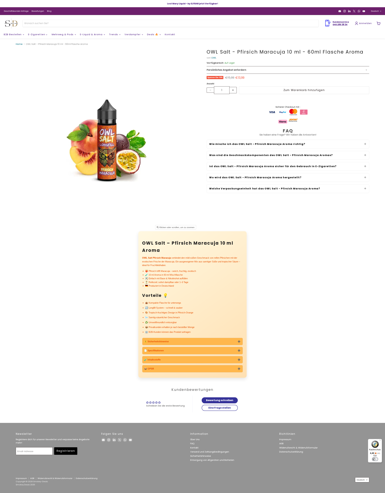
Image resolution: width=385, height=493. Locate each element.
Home (19, 44)
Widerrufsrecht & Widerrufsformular (298, 447)
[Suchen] (314, 23)
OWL (213, 57)
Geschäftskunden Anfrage (16, 11)
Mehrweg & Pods (63, 34)
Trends (114, 34)
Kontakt (170, 34)
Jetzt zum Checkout (288, 100)
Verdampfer (133, 34)
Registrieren (66, 451)
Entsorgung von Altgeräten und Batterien (212, 460)
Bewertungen (38, 11)
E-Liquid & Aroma (91, 34)
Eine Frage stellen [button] (219, 408)
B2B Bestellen (13, 34)
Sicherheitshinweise (200, 455)
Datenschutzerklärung (291, 451)
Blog (49, 11)
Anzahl (210, 84)
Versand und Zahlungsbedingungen (209, 451)
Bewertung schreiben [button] (219, 400)
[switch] (375, 459)
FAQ (192, 443)
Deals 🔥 (153, 34)
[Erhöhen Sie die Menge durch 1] (233, 90)
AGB (281, 443)
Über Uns (195, 439)
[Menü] (380, 441)
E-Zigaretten (37, 34)
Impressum (285, 439)
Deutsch (375, 11)
